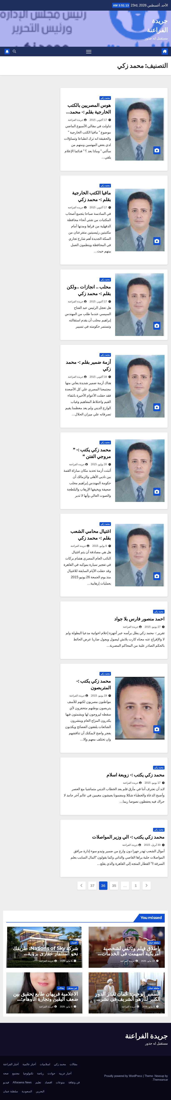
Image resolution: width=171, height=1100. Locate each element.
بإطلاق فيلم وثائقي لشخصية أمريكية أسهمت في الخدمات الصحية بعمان (131, 953)
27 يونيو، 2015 (153, 626)
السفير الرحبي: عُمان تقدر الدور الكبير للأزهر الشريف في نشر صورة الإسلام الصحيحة (128, 999)
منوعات (60, 1082)
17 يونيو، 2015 (153, 782)
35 (114, 886)
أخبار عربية (65, 1073)
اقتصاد (74, 943)
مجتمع (15, 1073)
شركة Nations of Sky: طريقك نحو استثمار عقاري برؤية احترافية (45, 953)
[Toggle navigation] (89, 51)
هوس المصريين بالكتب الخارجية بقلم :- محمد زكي (89, 111)
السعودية (27, 1091)
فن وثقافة (74, 1082)
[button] (14, 51)
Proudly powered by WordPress (123, 1075)
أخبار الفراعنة (11, 1064)
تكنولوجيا (28, 1073)
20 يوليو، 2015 (99, 464)
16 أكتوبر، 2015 (98, 376)
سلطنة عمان (153, 943)
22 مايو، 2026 (148, 961)
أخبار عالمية (29, 1064)
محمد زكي (105, 98)
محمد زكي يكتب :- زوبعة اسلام (136, 775)
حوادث (51, 1073)
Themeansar (160, 1079)
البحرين (40, 1091)
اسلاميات (45, 1064)
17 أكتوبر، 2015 (98, 119)
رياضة (40, 1073)
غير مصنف (72, 988)
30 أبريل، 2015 (152, 845)
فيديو (6, 1082)
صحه (6, 1073)
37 (92, 886)
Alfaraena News (22, 1082)
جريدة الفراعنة (75, 119)
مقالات (61, 988)
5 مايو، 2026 (148, 1006)
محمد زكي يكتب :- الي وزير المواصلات (128, 837)
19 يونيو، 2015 (99, 695)
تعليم (38, 1082)
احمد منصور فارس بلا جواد (139, 619)
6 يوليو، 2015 (99, 545)
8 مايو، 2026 (66, 961)
